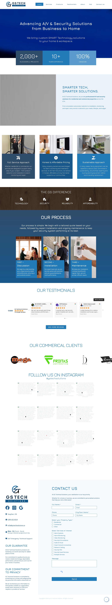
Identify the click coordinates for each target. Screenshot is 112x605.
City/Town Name (82, 512)
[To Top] (106, 599)
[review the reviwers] (51, 304)
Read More (34, 314)
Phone (54, 512)
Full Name (56, 504)
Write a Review (99, 299)
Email (78, 504)
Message (55, 558)
